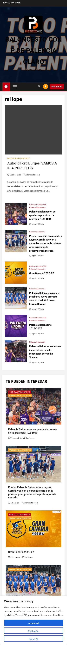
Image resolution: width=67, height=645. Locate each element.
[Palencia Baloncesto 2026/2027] (16, 326)
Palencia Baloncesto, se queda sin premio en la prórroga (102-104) (32, 431)
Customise (33, 631)
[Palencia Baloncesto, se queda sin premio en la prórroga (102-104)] (16, 214)
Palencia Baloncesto (18, 158)
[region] (33, 620)
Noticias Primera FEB (37, 204)
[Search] (39, 86)
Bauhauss (30, 438)
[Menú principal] (15, 86)
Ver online (56, 86)
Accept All (33, 623)
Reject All (33, 638)
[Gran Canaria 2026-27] (16, 272)
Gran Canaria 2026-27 (21, 552)
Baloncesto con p (32, 174)
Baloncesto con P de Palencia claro (33, 51)
